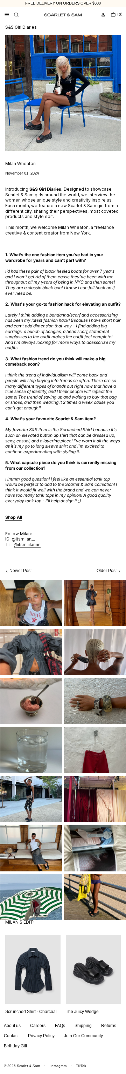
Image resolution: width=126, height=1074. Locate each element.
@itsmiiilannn (27, 544)
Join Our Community (83, 1035)
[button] (16, 15)
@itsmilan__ (24, 539)
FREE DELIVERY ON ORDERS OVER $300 (63, 3)
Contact (11, 1035)
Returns (108, 1025)
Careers (38, 1025)
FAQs (60, 1025)
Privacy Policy (41, 1035)
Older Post (107, 570)
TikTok (81, 1066)
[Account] (103, 15)
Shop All (13, 517)
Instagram (58, 1066)
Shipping (83, 1025)
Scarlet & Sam (28, 1066)
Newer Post (20, 570)
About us (12, 1025)
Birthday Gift (15, 1046)
